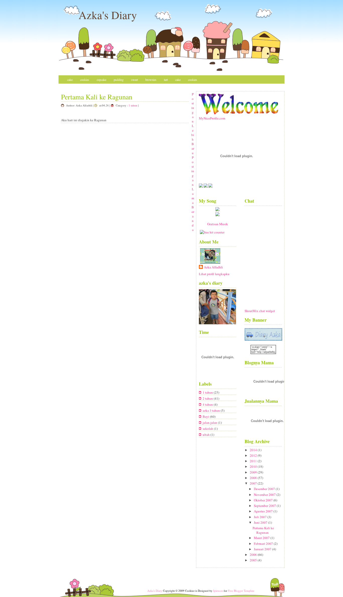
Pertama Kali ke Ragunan (96, 96)
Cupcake (101, 80)
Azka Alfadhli (213, 267)
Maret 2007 (262, 537)
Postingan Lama (192, 180)
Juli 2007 (260, 517)
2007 (253, 483)
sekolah (208, 428)
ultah (206, 434)
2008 (253, 477)
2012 (253, 455)
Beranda (193, 218)
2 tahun (208, 398)
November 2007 (265, 494)
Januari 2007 (262, 549)
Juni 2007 (260, 522)
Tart (166, 80)
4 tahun (208, 404)
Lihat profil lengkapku (214, 274)
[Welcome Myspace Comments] (238, 113)
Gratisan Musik (217, 224)
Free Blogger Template (241, 590)
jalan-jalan (210, 422)
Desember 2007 (264, 489)
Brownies (150, 80)
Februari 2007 (263, 543)
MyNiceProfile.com (212, 118)
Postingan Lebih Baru (192, 123)
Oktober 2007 (263, 500)
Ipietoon (218, 590)
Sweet (134, 80)
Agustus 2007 (263, 511)
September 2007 (265, 505)
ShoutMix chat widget (260, 311)
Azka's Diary (108, 15)
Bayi (206, 416)
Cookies (84, 80)
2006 (253, 554)
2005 (253, 560)
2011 (253, 461)
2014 (253, 450)
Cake (70, 80)
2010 (253, 466)
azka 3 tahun (212, 410)
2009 (253, 472)
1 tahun (133, 105)
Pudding (119, 80)
